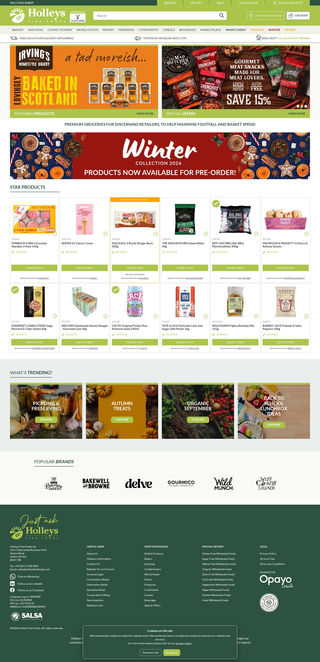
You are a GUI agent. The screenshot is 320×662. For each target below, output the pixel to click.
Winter (274, 29)
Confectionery (152, 569)
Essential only (151, 652)
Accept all (171, 652)
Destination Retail (97, 584)
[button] (297, 106)
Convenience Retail (98, 579)
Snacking (149, 563)
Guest (29, 2)
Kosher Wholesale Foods (216, 595)
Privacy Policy (268, 553)
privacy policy (183, 643)
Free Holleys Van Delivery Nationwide (47, 38)
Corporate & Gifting (98, 595)
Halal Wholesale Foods (215, 600)
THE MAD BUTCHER (194, 278)
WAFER (93, 278)
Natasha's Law (95, 605)
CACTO (144, 348)
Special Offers (152, 605)
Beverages (150, 600)
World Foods (151, 574)
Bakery (148, 558)
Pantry (148, 579)
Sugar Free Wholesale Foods (218, 558)
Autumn (257, 29)
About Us (92, 553)
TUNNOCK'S (43, 278)
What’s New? (236, 29)
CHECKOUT (301, 15)
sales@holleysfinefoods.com (34, 569)
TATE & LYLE (194, 348)
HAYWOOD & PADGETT (294, 278)
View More (145, 113)
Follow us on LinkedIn (29, 583)
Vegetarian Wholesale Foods (218, 584)
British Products (153, 553)
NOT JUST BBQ (244, 278)
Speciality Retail (96, 589)
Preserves (150, 584)
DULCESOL (144, 278)
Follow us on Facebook (30, 590)
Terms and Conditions (272, 563)
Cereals (148, 595)
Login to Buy (34, 267)
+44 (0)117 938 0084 (27, 566)
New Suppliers (95, 600)
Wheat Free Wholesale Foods (219, 563)
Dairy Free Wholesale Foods (218, 574)
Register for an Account (100, 569)
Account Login (95, 574)
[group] (84, 77)
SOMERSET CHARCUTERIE (43, 348)
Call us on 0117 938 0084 (293, 38)
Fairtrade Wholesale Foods (217, 579)
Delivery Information (99, 558)
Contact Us (93, 563)
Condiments (151, 589)
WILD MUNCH (244, 348)
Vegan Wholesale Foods (215, 589)
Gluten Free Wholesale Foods (219, 553)
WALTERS (93, 348)
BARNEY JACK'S (294, 348)
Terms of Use (267, 558)
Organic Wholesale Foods (217, 569)
